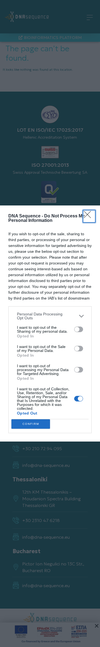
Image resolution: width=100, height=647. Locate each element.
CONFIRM (30, 423)
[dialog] (50, 323)
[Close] (89, 216)
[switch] (78, 329)
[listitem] (50, 316)
